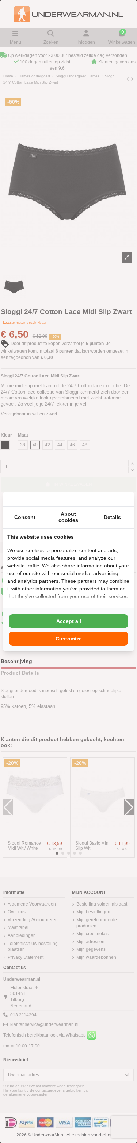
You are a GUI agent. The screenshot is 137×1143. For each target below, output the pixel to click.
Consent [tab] (24, 517)
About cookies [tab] (68, 517)
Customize (69, 639)
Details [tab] (112, 517)
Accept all (68, 621)
